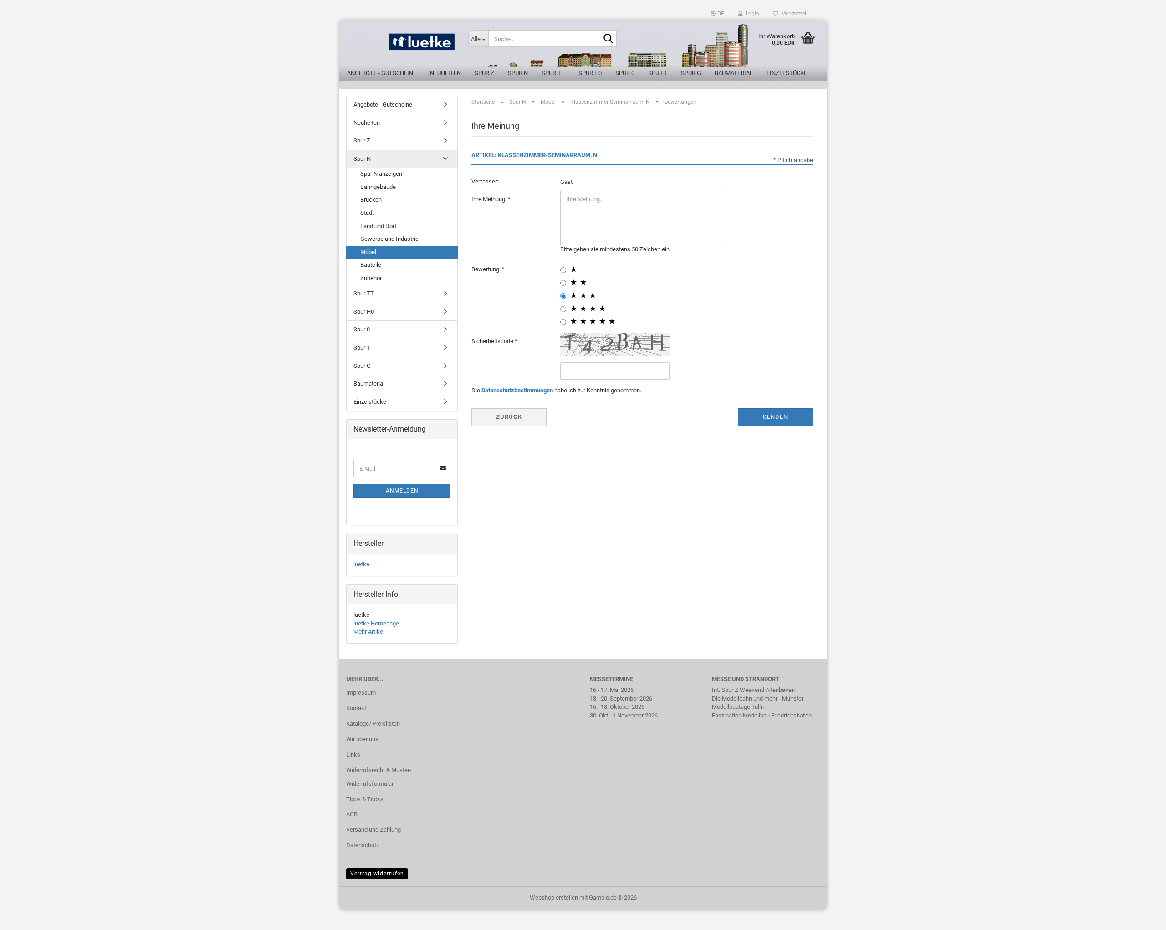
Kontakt (356, 708)
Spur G (691, 73)
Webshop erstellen (554, 897)
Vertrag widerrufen (377, 873)
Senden (775, 416)
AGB (352, 814)
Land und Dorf (378, 226)
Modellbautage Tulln (738, 706)
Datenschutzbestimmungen (517, 390)
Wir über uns (362, 739)
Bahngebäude (378, 186)
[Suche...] (608, 39)
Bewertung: (486, 269)
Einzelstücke (787, 73)
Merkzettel (792, 13)
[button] (717, 13)
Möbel (368, 252)
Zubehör (371, 277)
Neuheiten (445, 73)
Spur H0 (590, 73)
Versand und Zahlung (373, 829)
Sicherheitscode (493, 341)
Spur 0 (624, 73)
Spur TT (553, 73)
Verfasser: (484, 181)
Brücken (371, 199)
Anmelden (402, 491)
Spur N (518, 73)
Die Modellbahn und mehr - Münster (757, 698)
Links (353, 754)
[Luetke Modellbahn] (400, 45)
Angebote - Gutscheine (381, 73)
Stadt (367, 212)
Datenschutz (362, 845)
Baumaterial (734, 73)
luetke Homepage (376, 623)
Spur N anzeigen (381, 173)
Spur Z (484, 73)
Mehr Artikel (368, 631)
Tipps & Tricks (365, 799)
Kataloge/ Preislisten (373, 723)
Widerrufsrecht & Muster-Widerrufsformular (378, 777)
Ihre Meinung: (489, 199)
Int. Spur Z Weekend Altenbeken (753, 689)
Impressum (361, 692)
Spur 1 (657, 73)
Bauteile (370, 264)
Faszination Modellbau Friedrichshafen (762, 715)
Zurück (509, 416)
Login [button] (751, 13)
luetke (361, 564)
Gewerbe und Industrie (389, 238)
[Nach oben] (1141, 916)
